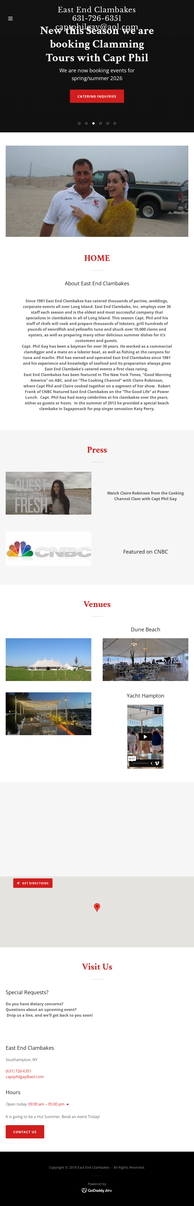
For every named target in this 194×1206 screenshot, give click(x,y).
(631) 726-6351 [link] (18, 1071)
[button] (79, 123)
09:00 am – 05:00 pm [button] (46, 1104)
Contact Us (25, 1132)
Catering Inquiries (97, 96)
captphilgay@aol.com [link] (25, 1076)
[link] (97, 1190)
